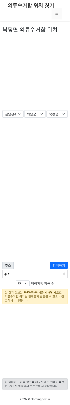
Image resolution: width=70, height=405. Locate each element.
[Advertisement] (35, 72)
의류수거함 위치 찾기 (31, 5)
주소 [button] (7, 274)
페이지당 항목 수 (42, 283)
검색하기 (59, 265)
